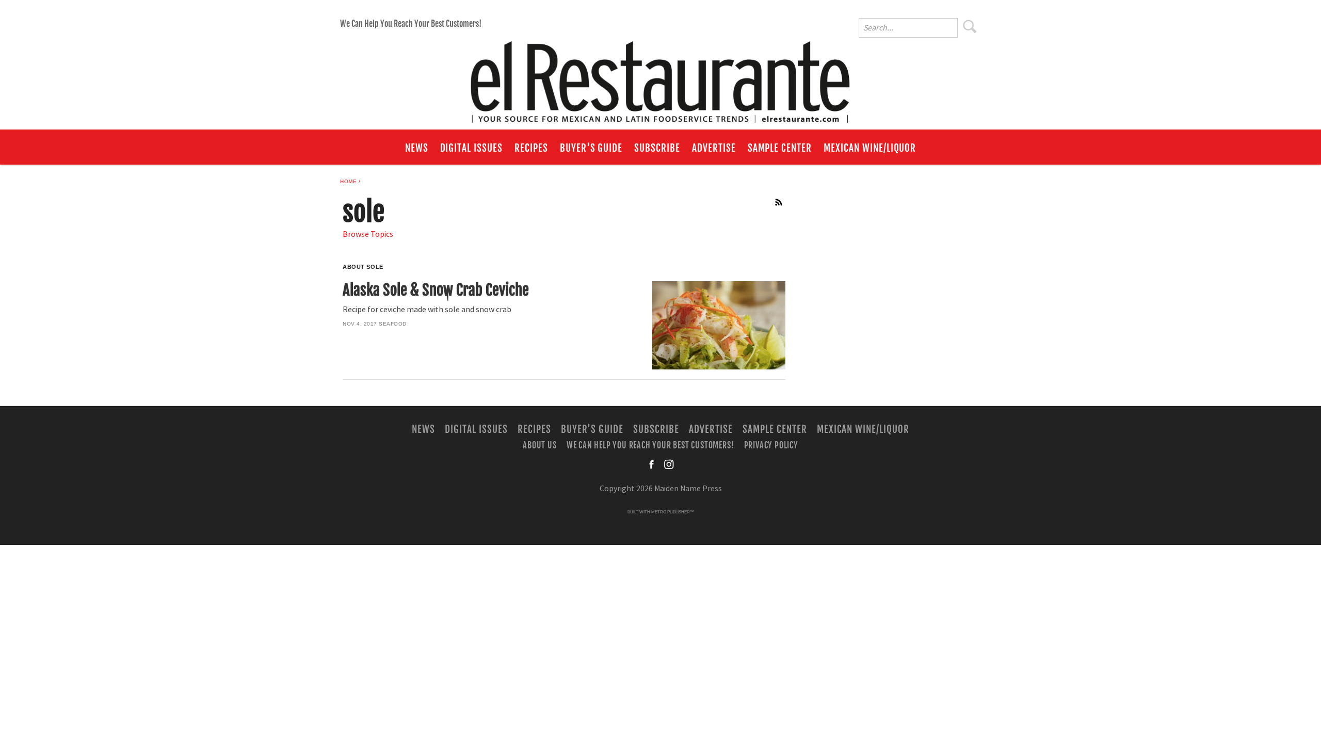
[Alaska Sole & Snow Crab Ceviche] (718, 325)
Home (348, 181)
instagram (668, 464)
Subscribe (657, 148)
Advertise (714, 148)
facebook (652, 464)
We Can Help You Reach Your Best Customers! (410, 24)
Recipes (531, 148)
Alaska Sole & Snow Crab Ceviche (436, 290)
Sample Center (780, 148)
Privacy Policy (771, 445)
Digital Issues (471, 148)
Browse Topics (368, 234)
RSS (779, 202)
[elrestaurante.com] (660, 77)
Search (970, 26)
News (416, 148)
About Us (539, 445)
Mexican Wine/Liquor (870, 148)
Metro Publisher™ (672, 512)
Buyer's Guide (591, 148)
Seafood (393, 324)
